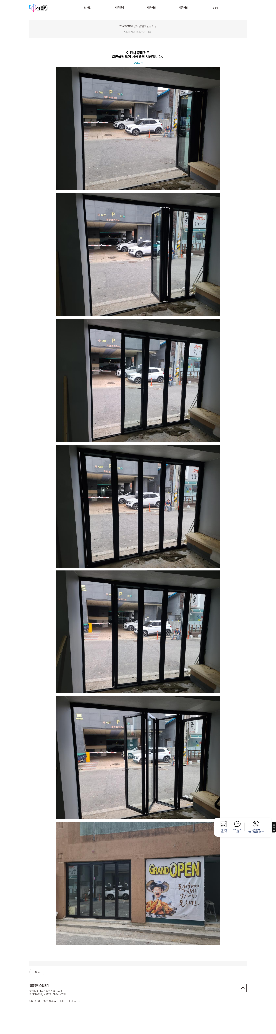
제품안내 (120, 7)
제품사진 (183, 7)
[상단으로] (243, 988)
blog (215, 7)
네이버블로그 (224, 830)
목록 (37, 972)
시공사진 (152, 7)
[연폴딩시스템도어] (45, 8)
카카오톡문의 (237, 830)
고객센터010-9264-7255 (256, 830)
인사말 (87, 7)
